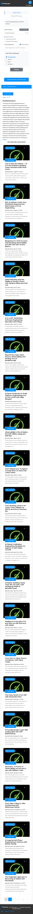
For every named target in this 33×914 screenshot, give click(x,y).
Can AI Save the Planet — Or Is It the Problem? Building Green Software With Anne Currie (16, 166)
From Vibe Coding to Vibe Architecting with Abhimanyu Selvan (15, 805)
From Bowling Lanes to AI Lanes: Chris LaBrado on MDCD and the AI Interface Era (16, 508)
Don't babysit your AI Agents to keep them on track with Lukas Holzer (16, 470)
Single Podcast (17, 12)
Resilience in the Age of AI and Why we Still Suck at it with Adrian (15, 623)
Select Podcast (8, 29)
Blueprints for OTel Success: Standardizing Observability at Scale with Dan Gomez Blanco (16, 243)
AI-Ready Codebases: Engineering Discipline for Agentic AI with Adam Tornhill (15, 547)
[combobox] (16, 33)
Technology (8, 94)
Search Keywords (9, 44)
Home (4, 86)
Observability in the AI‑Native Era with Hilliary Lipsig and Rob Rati (16, 434)
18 (23, 899)
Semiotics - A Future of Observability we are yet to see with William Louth (15, 768)
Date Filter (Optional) (12, 53)
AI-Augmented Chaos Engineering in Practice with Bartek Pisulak (16, 842)
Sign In (30, 5)
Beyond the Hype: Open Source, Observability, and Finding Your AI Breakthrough (15, 357)
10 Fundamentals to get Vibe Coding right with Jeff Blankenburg (16, 732)
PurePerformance (12, 86)
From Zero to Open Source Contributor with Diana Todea (15, 660)
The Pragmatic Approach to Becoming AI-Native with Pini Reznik (16, 879)
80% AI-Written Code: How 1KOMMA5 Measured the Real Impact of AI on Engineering (15, 205)
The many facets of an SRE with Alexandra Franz (16, 696)
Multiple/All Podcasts (16, 16)
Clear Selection (24, 29)
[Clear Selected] (25, 33)
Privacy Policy (9, 911)
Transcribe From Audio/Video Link (16, 79)
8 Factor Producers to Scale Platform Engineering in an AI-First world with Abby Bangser (16, 396)
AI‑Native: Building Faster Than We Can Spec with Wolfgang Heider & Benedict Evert (15, 585)
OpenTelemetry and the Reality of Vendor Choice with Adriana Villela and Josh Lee (16, 282)
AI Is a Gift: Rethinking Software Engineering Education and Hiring (14, 320)
